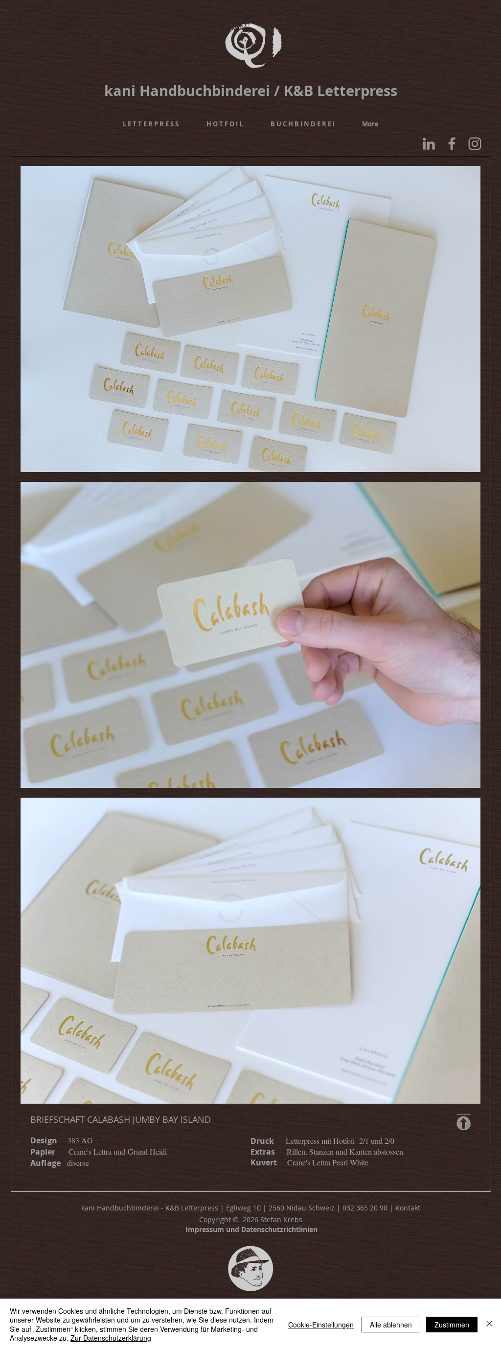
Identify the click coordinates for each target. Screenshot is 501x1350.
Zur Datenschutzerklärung (110, 1338)
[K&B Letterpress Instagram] (474, 143)
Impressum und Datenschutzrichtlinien (251, 1229)
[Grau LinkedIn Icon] (428, 143)
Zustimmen (451, 1324)
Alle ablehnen (391, 1324)
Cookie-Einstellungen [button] (321, 1324)
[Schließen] (489, 1324)
